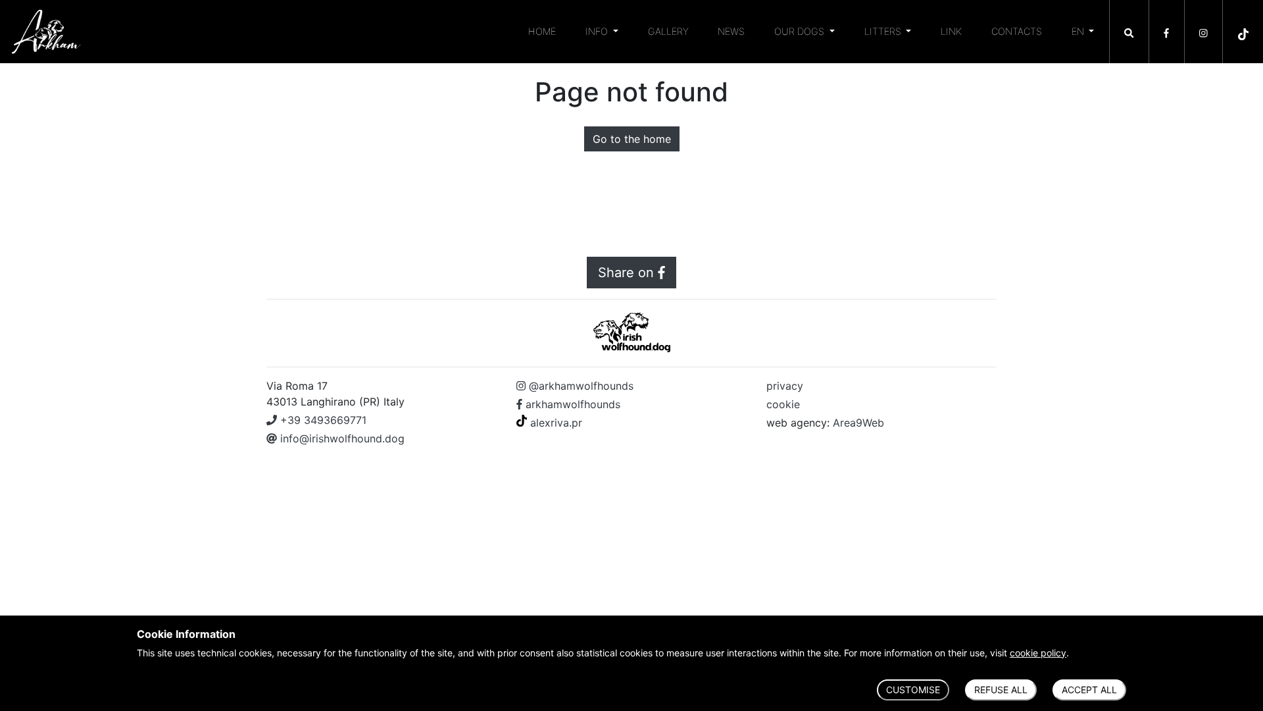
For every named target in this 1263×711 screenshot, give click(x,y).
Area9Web (858, 422)
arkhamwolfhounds (571, 404)
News (731, 31)
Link (951, 31)
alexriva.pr (554, 422)
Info (597, 31)
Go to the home (632, 138)
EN (1079, 31)
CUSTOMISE (913, 689)
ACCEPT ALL (1089, 689)
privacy (784, 385)
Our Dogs (800, 31)
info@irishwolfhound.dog (341, 438)
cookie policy (1038, 652)
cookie (783, 404)
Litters (884, 31)
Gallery (668, 31)
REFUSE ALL (1001, 689)
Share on (628, 272)
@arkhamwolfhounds (579, 385)
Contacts (1016, 31)
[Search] (1129, 28)
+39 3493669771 (321, 420)
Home (542, 31)
